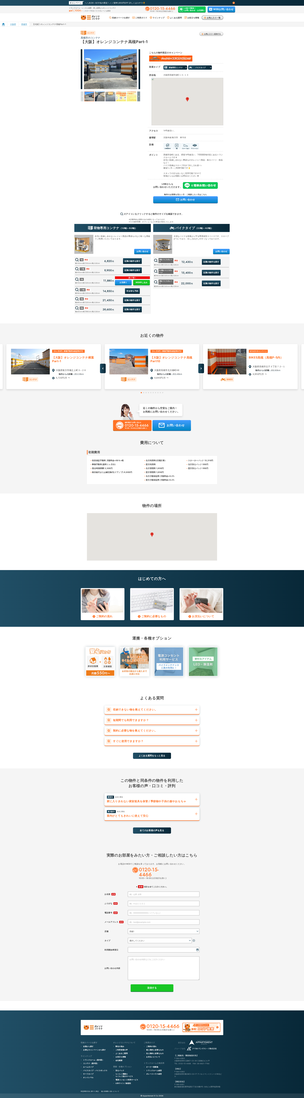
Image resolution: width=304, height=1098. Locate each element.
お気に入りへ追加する (212, 34)
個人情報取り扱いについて (110, 1091)
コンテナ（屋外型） (91, 1063)
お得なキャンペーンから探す (94, 1050)
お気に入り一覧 (214, 17)
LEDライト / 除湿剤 (123, 1083)
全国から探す (88, 1046)
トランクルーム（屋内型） (93, 1060)
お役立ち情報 (193, 17)
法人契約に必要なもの (155, 1053)
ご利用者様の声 (122, 1050)
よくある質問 (176, 17)
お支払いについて (153, 1057)
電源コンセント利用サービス (127, 1080)
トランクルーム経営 (154, 1070)
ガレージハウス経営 (154, 1074)
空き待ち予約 (132, 291)
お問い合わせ (142, 251)
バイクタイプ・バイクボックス (95, 1070)
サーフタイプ (88, 1074)
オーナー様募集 (152, 1067)
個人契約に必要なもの (155, 1050)
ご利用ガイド (141, 17)
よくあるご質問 (122, 1053)
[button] (138, 96)
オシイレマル (88, 1077)
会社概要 (119, 1060)
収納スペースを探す (121, 17)
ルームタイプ (88, 1067)
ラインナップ (159, 17)
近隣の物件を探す (132, 261)
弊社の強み (120, 1046)
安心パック (120, 1070)
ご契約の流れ (151, 1046)
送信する (152, 987)
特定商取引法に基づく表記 (90, 1091)
